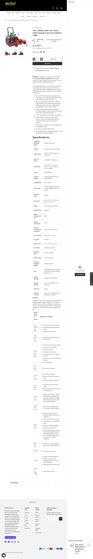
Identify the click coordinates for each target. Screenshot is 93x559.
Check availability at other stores (42, 70)
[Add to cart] (88, 545)
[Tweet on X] (38, 52)
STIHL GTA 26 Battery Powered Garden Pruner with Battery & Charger (80, 548)
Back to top (33, 502)
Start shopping (80, 274)
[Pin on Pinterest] (44, 52)
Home (6, 20)
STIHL (26, 517)
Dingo (26, 520)
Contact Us (38, 532)
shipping (39, 48)
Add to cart (53, 59)
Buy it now (47, 63)
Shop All (27, 512)
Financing (27, 528)
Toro (34, 27)
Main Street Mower (11, 552)
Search (37, 512)
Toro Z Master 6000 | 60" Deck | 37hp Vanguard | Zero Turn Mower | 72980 (22, 20)
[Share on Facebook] (41, 52)
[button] (61, 8)
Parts (26, 525)
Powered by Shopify (19, 552)
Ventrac (27, 523)
